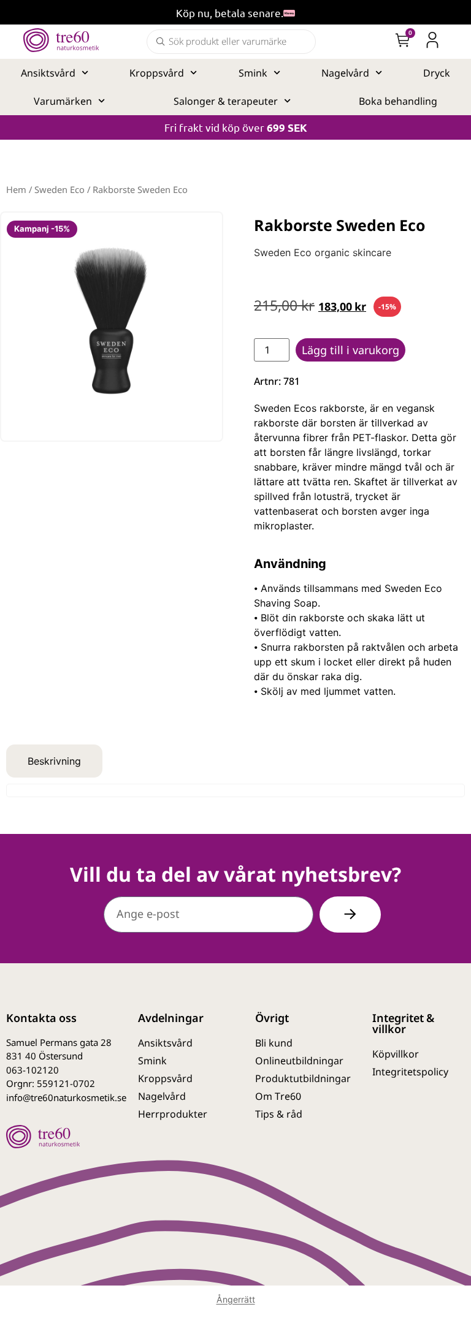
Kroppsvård (156, 73)
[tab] (54, 761)
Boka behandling (398, 101)
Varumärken (63, 101)
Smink (253, 73)
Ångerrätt (235, 1299)
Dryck (436, 73)
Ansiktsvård (48, 73)
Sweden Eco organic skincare (322, 252)
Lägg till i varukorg (350, 350)
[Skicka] (350, 914)
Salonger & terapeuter (226, 101)
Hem (16, 189)
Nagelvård (345, 73)
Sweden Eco (59, 189)
